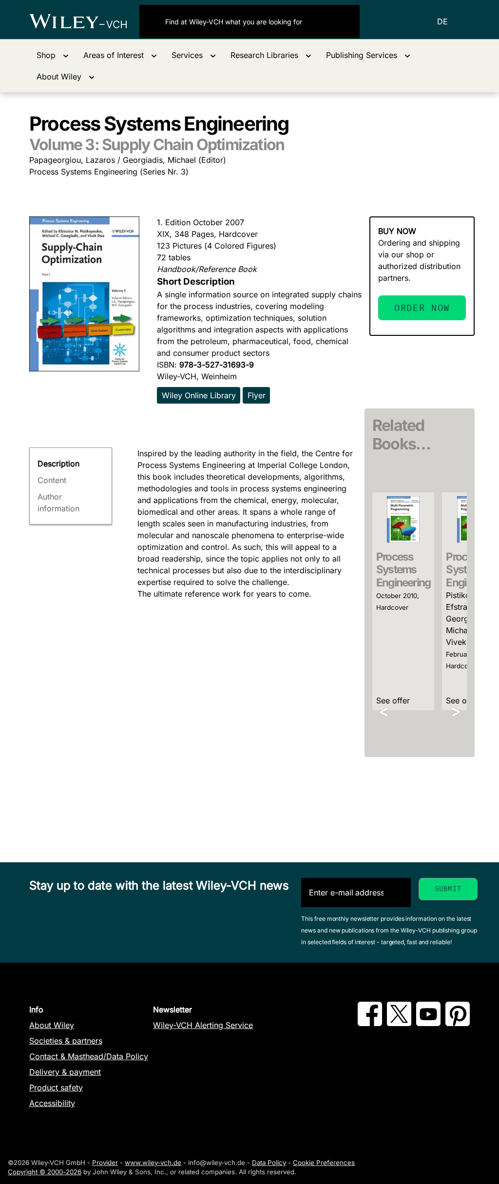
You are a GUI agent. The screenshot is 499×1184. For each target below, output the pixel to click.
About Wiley (51, 1025)
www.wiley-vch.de (153, 1162)
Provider (105, 1162)
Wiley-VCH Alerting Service (203, 1025)
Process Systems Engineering (403, 569)
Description (58, 463)
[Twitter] (399, 1023)
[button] (52, 55)
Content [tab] (52, 480)
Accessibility (52, 1103)
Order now (422, 307)
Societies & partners (65, 1041)
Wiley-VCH (84, 21)
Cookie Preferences (324, 1162)
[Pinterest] (457, 1023)
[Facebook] (370, 1023)
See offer (393, 700)
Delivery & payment (65, 1072)
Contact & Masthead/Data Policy (88, 1056)
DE (442, 21)
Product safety (56, 1087)
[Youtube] (428, 1023)
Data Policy (269, 1162)
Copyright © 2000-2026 (44, 1172)
